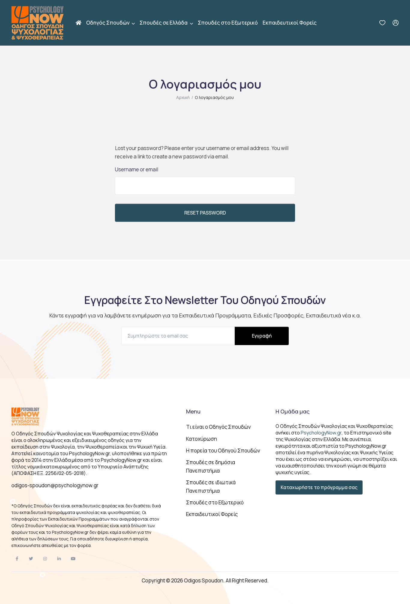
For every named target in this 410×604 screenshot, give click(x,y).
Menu (193, 411)
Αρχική (183, 97)
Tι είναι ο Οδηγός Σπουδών (218, 426)
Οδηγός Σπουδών (108, 22)
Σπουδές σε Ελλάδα (164, 22)
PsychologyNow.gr (321, 432)
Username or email (136, 169)
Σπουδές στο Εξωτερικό (228, 22)
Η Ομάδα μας (292, 411)
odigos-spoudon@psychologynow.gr (54, 485)
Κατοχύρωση (201, 438)
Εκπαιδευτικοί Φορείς (290, 22)
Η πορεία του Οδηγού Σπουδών (223, 450)
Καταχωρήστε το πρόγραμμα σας (319, 487)
